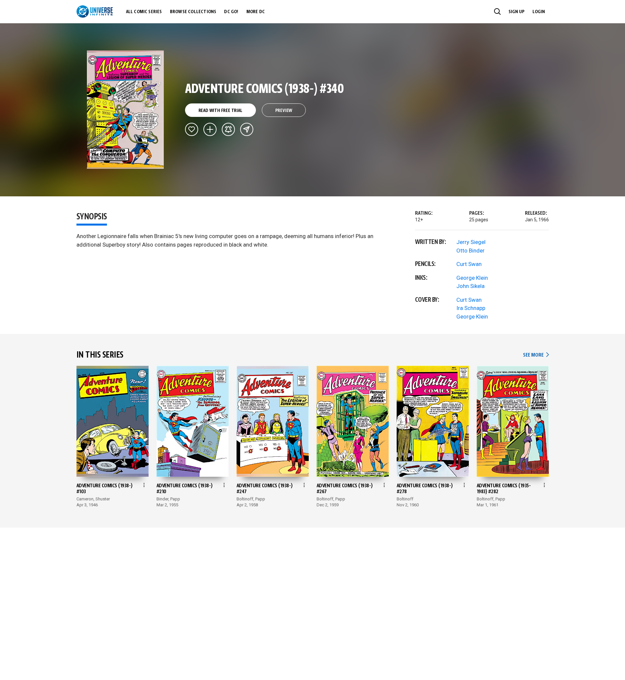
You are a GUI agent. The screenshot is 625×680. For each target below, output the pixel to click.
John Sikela (470, 286)
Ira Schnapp (470, 308)
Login (538, 12)
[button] (497, 11)
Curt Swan (469, 264)
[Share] (246, 129)
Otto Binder (470, 250)
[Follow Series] (228, 129)
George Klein (472, 277)
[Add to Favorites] (191, 129)
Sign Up (517, 12)
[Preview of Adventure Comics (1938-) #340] (125, 110)
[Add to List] (210, 129)
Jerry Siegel (471, 242)
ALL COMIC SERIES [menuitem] (144, 12)
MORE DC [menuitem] (255, 12)
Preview (284, 111)
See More (536, 355)
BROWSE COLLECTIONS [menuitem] (193, 12)
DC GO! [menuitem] (231, 12)
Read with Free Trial (220, 111)
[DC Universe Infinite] (94, 11)
